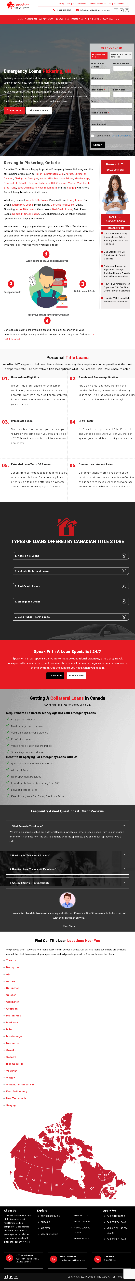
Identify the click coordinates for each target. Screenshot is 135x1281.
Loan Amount (98, 124)
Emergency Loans (22, 204)
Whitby (71, 183)
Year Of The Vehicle (97, 65)
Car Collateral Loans (63, 204)
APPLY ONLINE (40, 111)
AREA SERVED (93, 19)
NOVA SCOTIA (81, 1215)
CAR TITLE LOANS (116, 1216)
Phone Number (100, 112)
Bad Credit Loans (121, 4)
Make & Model (121, 63)
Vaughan (61, 183)
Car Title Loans (79, 4)
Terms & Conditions (120, 135)
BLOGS (59, 19)
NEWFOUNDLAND (82, 1238)
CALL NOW (15, 111)
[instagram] (127, 10)
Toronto (40, 173)
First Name (98, 90)
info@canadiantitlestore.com (94, 10)
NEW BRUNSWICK (49, 1234)
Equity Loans (64, 4)
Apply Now (46, 19)
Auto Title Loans (26, 209)
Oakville (22, 183)
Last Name (119, 90)
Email (95, 101)
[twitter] (121, 10)
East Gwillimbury (27, 187)
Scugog (71, 187)
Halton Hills (46, 178)
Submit (97, 144)
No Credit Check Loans (25, 213)
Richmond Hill (47, 183)
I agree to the (113, 135)
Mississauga (82, 178)
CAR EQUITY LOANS (116, 1222)
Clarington (21, 178)
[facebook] (116, 10)
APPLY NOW (77, 676)
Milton (69, 178)
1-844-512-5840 (63, 10)
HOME (19, 19)
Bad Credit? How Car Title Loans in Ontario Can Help (115, 255)
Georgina (33, 178)
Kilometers (97, 78)
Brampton (52, 173)
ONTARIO (45, 1222)
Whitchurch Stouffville (20, 1084)
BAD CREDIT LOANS (116, 1239)
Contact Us (111, 19)
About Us (31, 19)
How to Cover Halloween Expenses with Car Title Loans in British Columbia (117, 287)
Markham (59, 178)
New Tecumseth (47, 187)
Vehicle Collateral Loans (100, 4)
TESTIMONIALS (74, 19)
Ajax (61, 173)
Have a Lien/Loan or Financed (121, 55)
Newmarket (10, 183)
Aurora (69, 173)
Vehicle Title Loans (37, 200)
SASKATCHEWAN (82, 1222)
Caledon (8, 178)
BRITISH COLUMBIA (50, 1216)
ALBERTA (45, 1228)
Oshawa (33, 183)
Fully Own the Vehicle (98, 55)
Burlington (81, 173)
